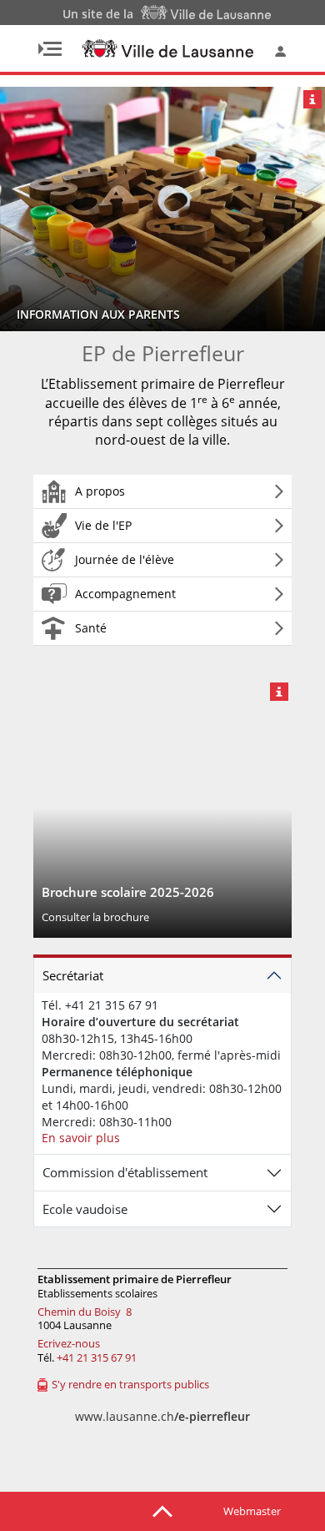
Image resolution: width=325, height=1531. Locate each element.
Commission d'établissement (125, 1172)
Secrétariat (72, 975)
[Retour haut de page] (162, 1510)
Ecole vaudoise (85, 1209)
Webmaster (252, 1510)
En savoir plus (81, 1138)
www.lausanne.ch (162, 1416)
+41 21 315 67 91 (97, 1357)
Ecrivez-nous (69, 1343)
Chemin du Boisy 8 (85, 1311)
